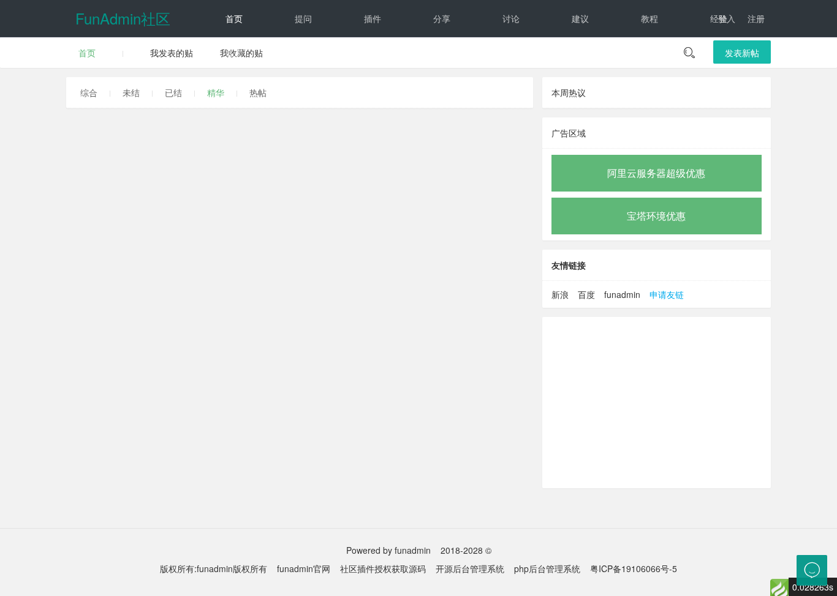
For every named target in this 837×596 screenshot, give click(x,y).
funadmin (622, 294)
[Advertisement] (656, 402)
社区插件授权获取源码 (383, 568)
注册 (756, 18)
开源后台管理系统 (470, 568)
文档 (372, 55)
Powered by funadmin (388, 550)
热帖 (258, 92)
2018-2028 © (466, 550)
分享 (441, 18)
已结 (173, 92)
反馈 (303, 55)
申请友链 (667, 294)
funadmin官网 (303, 568)
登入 (726, 18)
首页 (234, 18)
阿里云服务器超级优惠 (656, 173)
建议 (580, 18)
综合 (88, 92)
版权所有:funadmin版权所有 (213, 568)
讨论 (511, 18)
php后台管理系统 (547, 568)
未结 (131, 92)
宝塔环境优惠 (656, 216)
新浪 (560, 294)
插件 (372, 18)
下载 (441, 55)
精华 (215, 92)
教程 (649, 18)
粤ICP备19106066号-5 (633, 568)
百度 (586, 294)
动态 (234, 55)
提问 (303, 18)
